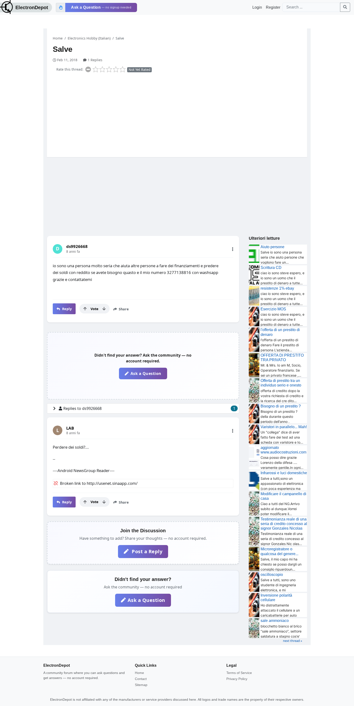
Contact (141, 679)
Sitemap (141, 685)
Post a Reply (147, 551)
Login (257, 7)
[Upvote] (85, 309)
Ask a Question (146, 373)
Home (58, 38)
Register (273, 7)
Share (123, 309)
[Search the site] (345, 7)
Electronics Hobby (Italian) (89, 38)
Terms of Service (239, 673)
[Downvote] (104, 309)
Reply (66, 308)
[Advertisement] (180, 113)
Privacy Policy (236, 679)
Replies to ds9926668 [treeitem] (149, 408)
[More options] (232, 249)
